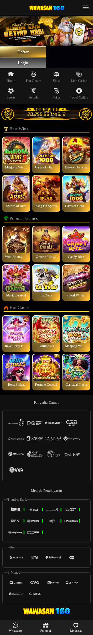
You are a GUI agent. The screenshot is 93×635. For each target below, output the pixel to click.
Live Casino (79, 81)
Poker (56, 97)
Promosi (45, 630)
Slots (56, 81)
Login (23, 62)
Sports (10, 97)
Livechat (76, 630)
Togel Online (79, 97)
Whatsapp (15, 630)
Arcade (34, 97)
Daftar (23, 51)
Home (11, 81)
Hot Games (33, 81)
